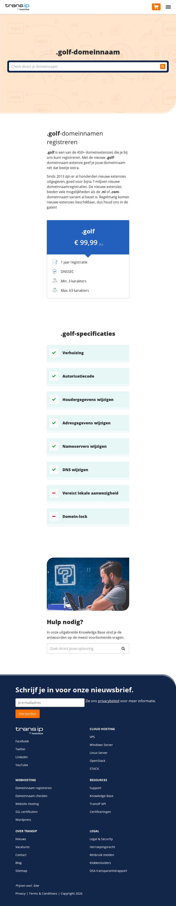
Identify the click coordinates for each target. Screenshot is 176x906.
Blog (18, 863)
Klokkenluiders (100, 863)
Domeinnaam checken (31, 796)
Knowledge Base (101, 796)
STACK (94, 769)
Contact (20, 855)
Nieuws (20, 839)
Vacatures (22, 847)
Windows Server (101, 745)
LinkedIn (21, 757)
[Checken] (162, 66)
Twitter (20, 749)
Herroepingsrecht (102, 847)
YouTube (21, 765)
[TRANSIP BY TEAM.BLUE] (29, 733)
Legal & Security (101, 839)
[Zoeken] (123, 648)
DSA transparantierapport (108, 871)
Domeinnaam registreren (33, 788)
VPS (92, 737)
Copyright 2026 (71, 893)
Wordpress (23, 820)
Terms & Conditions (43, 893)
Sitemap (21, 871)
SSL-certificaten (26, 812)
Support (95, 788)
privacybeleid (108, 701)
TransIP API (98, 804)
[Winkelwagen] (156, 6)
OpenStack (97, 761)
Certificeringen (100, 812)
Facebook (22, 741)
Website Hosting (27, 804)
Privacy (20, 893)
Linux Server (99, 753)
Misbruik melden (102, 855)
